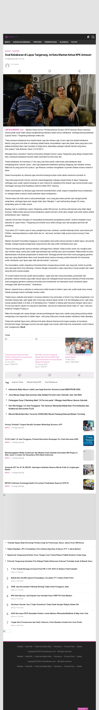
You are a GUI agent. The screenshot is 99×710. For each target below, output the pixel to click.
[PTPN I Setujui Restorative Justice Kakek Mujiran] (79, 346)
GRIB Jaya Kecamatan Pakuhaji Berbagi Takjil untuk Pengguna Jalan (40, 587)
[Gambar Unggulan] (49, 100)
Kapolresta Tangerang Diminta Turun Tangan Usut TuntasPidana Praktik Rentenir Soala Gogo (46, 555)
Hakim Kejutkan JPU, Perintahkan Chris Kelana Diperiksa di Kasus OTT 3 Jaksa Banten (44, 549)
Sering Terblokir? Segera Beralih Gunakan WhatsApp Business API (33, 424)
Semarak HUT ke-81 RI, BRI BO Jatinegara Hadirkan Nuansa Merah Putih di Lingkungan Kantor (42, 468)
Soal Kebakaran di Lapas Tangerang (53, 382)
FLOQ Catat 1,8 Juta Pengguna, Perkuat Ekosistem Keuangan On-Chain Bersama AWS (41, 439)
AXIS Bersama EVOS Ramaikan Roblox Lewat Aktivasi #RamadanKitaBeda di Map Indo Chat (49, 613)
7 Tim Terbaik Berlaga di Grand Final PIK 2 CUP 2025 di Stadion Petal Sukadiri (44, 569)
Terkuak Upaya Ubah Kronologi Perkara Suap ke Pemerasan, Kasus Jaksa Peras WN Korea (18, 357)
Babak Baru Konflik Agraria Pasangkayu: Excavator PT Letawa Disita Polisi (42, 578)
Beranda (8, 51)
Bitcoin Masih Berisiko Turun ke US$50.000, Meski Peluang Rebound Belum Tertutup (47, 414)
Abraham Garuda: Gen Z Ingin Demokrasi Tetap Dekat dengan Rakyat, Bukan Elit (45, 604)
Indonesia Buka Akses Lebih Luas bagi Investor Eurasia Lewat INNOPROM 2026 (44, 389)
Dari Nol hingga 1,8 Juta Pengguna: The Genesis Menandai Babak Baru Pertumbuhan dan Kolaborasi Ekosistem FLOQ (49, 407)
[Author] (7, 65)
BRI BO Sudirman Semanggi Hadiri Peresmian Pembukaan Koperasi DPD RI (37, 483)
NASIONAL (16, 51)
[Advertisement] (49, 17)
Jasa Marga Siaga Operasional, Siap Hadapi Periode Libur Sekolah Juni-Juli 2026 (45, 395)
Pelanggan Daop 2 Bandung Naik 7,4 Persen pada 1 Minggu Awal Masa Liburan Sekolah (48, 400)
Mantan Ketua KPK (34, 382)
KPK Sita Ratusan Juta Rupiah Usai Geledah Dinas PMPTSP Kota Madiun (41, 596)
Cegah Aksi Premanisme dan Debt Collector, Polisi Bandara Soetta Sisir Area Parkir (46, 622)
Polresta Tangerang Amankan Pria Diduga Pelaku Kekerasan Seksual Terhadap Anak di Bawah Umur (49, 561)
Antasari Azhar (17, 382)
